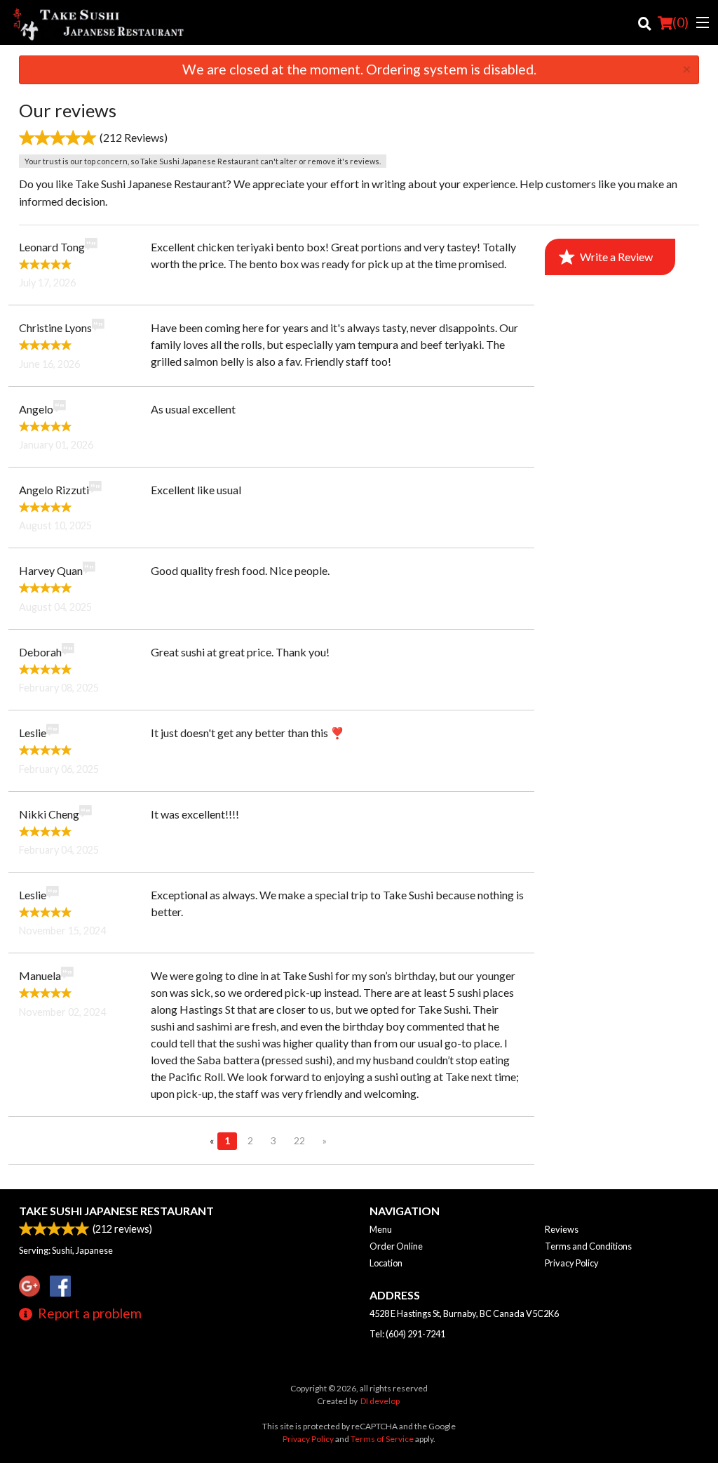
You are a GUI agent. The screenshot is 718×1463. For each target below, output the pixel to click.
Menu (381, 1229)
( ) (680, 22)
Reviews (561, 1229)
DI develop (380, 1401)
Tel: (407, 1333)
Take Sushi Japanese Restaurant (116, 1210)
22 (299, 1140)
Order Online (396, 1246)
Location (386, 1263)
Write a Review (616, 256)
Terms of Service (382, 1439)
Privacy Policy (572, 1263)
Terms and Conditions (588, 1246)
